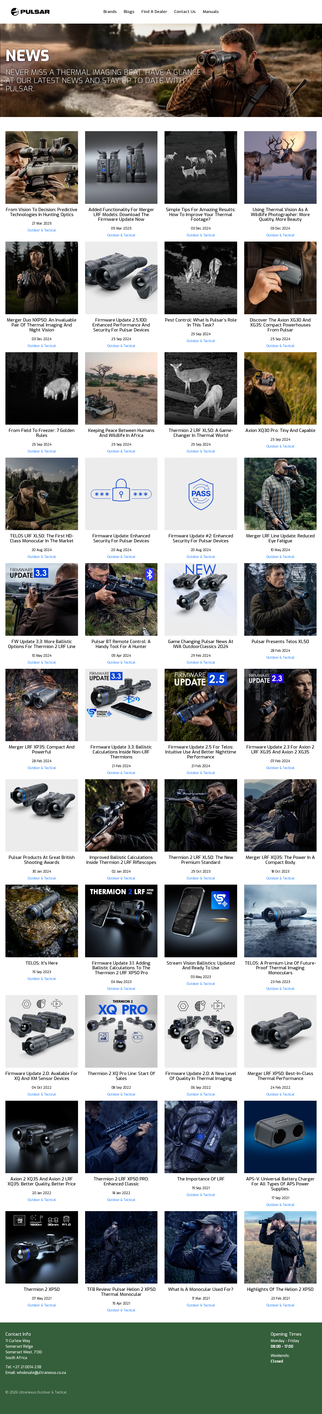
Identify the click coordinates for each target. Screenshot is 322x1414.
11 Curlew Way (18, 1340)
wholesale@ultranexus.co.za (41, 1372)
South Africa (16, 1357)
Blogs (129, 11)
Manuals (211, 11)
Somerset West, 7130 (23, 1352)
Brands (110, 11)
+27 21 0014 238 (27, 1366)
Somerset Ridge (19, 1346)
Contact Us (185, 11)
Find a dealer (154, 11)
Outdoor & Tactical (42, 230)
